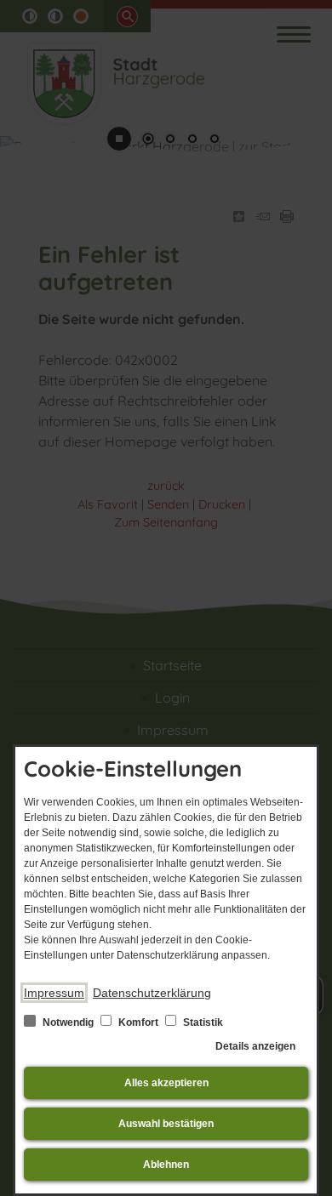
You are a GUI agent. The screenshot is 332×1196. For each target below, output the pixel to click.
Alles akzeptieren (166, 1083)
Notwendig (68, 1022)
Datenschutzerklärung (152, 993)
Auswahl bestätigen (166, 1124)
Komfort (138, 1022)
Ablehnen (166, 1164)
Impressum (54, 993)
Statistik (201, 1022)
